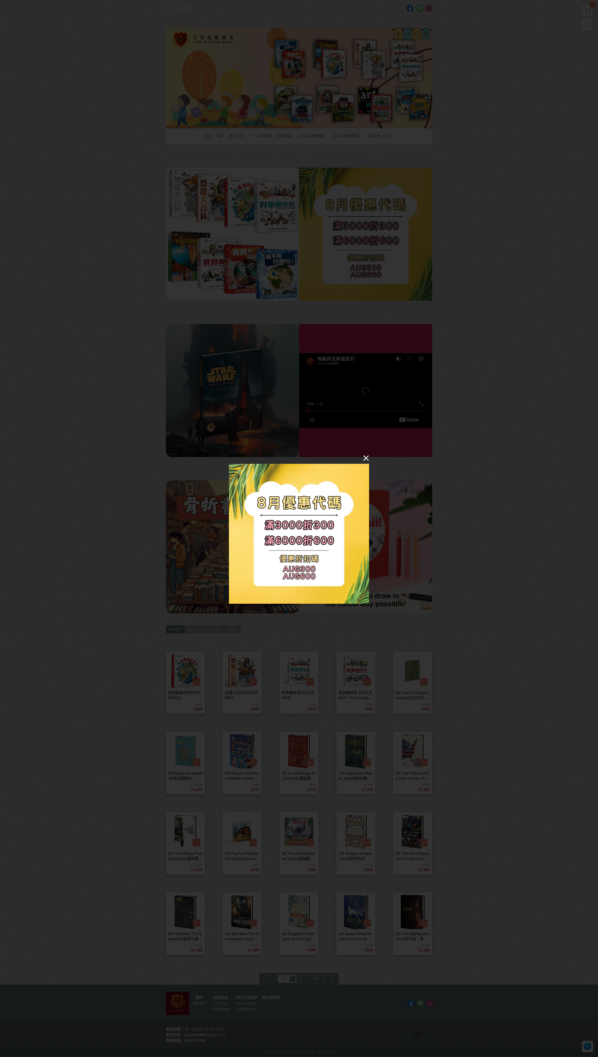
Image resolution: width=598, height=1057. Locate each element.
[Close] (366, 458)
